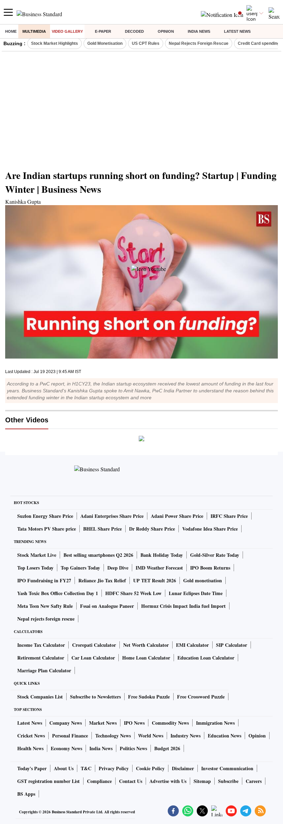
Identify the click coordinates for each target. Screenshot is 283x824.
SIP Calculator (231, 645)
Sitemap (202, 781)
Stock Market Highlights (54, 43)
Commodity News (170, 722)
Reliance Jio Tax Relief (102, 580)
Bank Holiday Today (161, 555)
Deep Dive (117, 567)
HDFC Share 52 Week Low (133, 593)
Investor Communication (227, 768)
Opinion (166, 31)
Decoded (134, 31)
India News (199, 31)
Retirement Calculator (40, 657)
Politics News (133, 748)
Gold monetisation (202, 580)
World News (150, 735)
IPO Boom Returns (210, 567)
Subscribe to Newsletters (95, 696)
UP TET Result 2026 (154, 580)
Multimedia (34, 31)
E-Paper (103, 31)
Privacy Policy (114, 768)
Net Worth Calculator (146, 645)
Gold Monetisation (105, 43)
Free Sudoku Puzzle (149, 696)
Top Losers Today (35, 567)
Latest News (237, 31)
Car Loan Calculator (93, 657)
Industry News (185, 735)
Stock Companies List (40, 696)
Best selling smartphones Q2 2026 (98, 555)
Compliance (99, 781)
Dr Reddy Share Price (152, 528)
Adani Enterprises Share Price (112, 516)
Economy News (66, 748)
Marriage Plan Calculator (44, 670)
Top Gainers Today (80, 567)
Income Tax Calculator (41, 645)
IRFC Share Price (229, 516)
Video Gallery (67, 31)
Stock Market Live (36, 555)
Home (11, 31)
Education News (224, 735)
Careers (254, 781)
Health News (30, 748)
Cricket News (31, 735)
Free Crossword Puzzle (201, 696)
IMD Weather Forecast (159, 567)
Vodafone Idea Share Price (210, 528)
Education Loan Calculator (205, 657)
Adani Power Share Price (177, 516)
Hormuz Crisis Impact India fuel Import (183, 606)
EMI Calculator (192, 645)
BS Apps (26, 793)
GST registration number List (48, 781)
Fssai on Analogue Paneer (107, 606)
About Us (64, 768)
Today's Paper (32, 768)
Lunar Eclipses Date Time (196, 593)
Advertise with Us (167, 781)
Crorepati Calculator (94, 645)
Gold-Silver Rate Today (214, 555)
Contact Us (130, 781)
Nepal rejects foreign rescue (46, 618)
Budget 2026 (167, 748)
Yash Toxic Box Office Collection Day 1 (57, 593)
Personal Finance (70, 735)
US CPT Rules (145, 43)
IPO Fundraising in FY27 (44, 580)
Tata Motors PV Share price (46, 528)
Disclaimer (183, 768)
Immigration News (215, 722)
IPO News (134, 722)
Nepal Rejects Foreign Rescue (198, 43)
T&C (86, 768)
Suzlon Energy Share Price (45, 516)
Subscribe (228, 781)
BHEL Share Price (102, 528)
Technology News (113, 735)
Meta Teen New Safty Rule (45, 606)
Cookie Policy (150, 768)
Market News (103, 722)
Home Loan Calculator (146, 657)
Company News (65, 722)
